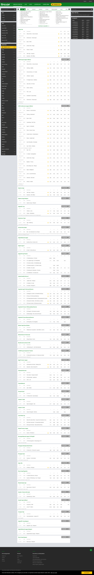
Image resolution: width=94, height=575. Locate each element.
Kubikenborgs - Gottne (31, 496)
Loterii (18, 559)
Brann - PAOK (29, 41)
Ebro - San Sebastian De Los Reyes (33, 231)
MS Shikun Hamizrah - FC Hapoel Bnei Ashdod (35, 422)
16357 (24, 122)
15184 (24, 347)
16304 (24, 95)
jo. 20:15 (19, 379)
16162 (24, 298)
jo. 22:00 (19, 49)
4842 (24, 339)
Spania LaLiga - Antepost (31, 202)
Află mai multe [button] (54, 572)
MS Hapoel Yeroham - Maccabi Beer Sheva (34, 424)
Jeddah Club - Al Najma (31, 280)
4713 (24, 110)
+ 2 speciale (64, 491)
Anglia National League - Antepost (33, 533)
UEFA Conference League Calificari (46, 11)
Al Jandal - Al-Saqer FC (31, 285)
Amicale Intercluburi (24, 14)
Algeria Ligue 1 (58, 14)
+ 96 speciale (64, 227)
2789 (24, 311)
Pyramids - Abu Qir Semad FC (32, 366)
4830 (24, 242)
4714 (24, 138)
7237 (24, 422)
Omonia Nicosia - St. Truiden (32, 71)
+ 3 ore (8, 15)
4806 (24, 366)
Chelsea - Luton (29, 210)
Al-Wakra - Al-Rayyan (30, 467)
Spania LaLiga (58, 11)
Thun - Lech (29, 91)
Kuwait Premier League (44, 23)
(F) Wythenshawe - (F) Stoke (32, 258)
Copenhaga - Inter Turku (31, 122)
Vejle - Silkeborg (30, 222)
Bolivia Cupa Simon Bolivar (60, 16)
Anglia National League (44, 14)
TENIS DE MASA (54, 9)
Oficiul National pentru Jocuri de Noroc (39, 559)
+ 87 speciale (64, 511)
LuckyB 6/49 (37, 4)
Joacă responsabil (36, 557)
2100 (24, 321)
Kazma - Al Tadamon (30, 432)
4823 (24, 173)
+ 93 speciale (64, 499)
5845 (24, 285)
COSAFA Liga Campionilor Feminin (62, 18)
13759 (24, 487)
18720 (24, 258)
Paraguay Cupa (42, 24)
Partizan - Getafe (30, 49)
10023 (24, 213)
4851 (24, 161)
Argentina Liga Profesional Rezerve (62, 15)
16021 (24, 411)
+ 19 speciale (64, 391)
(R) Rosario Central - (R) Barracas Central (34, 303)
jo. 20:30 (19, 222)
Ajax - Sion (29, 149)
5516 (24, 280)
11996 (24, 475)
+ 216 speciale (64, 206)
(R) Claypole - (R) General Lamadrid (33, 311)
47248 (24, 202)
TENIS (28, 9)
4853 (24, 458)
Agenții (85, 1)
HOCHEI (47, 9)
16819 (24, 134)
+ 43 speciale (64, 325)
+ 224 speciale (64, 59)
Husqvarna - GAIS (30, 504)
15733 (24, 496)
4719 (24, 504)
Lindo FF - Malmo (30, 506)
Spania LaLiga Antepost (24, 13)
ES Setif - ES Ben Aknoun (31, 250)
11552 (24, 355)
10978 (24, 424)
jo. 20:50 (19, 285)
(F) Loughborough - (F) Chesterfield (33, 260)
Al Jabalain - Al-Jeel (30, 283)
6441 (24, 403)
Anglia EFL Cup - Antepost (31, 525)
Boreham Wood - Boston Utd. (32, 242)
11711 (24, 210)
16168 (24, 303)
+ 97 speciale (64, 334)
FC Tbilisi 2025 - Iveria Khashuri (32, 395)
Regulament (35, 555)
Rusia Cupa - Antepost (31, 541)
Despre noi (4, 555)
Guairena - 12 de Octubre (31, 458)
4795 (24, 149)
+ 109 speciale (64, 237)
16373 (24, 153)
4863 (24, 387)
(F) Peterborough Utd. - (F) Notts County (34, 265)
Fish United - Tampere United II (32, 374)
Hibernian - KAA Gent (30, 177)
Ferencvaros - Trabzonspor (32, 37)
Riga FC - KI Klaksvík (30, 126)
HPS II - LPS (29, 379)
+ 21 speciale (64, 317)
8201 (24, 419)
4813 (24, 79)
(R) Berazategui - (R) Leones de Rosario (34, 313)
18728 (24, 270)
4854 (24, 165)
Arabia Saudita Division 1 (44, 15)
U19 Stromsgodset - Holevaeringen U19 (34, 440)
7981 (24, 53)
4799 (24, 250)
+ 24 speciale (64, 342)
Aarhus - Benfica (30, 87)
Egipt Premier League (24, 20)
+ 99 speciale (64, 428)
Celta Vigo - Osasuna (30, 53)
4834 (24, 49)
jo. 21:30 (19, 37)
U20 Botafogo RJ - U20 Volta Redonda (34, 347)
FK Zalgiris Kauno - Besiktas (32, 79)
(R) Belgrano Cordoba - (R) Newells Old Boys (35, 293)
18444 (24, 194)
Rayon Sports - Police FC (31, 487)
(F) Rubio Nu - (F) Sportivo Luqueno (33, 450)
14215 (24, 432)
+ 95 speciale (64, 245)
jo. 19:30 (19, 467)
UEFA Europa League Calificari (25, 11)
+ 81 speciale (64, 415)
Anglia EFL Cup (42, 13)
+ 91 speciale (64, 383)
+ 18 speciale (64, 350)
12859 (24, 379)
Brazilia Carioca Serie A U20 (44, 19)
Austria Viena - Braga (30, 45)
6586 (24, 231)
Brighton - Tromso (30, 161)
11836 (24, 516)
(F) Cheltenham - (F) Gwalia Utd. (32, 272)
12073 (24, 440)
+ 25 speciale (64, 370)
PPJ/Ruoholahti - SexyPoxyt (32, 377)
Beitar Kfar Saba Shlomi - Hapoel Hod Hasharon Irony (36, 419)
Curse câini (46, 4)
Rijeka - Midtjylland (30, 169)
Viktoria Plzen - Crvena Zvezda (32, 33)
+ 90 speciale (64, 276)
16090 (24, 395)
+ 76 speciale (64, 253)
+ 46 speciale (64, 399)
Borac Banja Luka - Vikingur (32, 165)
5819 (24, 283)
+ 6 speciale (64, 198)
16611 (24, 71)
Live (26, 4)
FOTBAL (22, 9)
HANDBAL (40, 9)
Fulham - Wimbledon (30, 213)
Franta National (58, 19)
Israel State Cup (23, 23)
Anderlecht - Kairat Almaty (31, 95)
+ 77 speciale (64, 482)
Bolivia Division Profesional (25, 19)
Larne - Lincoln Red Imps (31, 173)
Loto (30, 4)
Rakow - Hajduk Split (30, 138)
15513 (24, 222)
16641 (24, 33)
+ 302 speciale (64, 187)
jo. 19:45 (19, 110)
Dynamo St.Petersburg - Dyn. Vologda (34, 477)
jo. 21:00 (19, 83)
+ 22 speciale (64, 306)
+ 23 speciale (64, 445)
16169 (24, 300)
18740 (24, 260)
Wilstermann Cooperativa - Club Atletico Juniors (35, 329)
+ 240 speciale (64, 105)
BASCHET (34, 9)
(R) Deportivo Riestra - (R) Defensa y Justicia (35, 300)
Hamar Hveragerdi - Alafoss (32, 411)
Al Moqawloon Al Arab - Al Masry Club (34, 364)
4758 (24, 75)
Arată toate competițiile (43, 25)
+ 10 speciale (64, 436)
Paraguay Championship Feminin (26, 24)
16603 (24, 83)
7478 (24, 329)
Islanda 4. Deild (59, 20)
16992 (24, 87)
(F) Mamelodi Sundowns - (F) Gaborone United (35, 355)
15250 (24, 467)
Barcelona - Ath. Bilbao (31, 194)
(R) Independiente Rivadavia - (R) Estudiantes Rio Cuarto (37, 298)
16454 (24, 169)
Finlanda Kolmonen (43, 20)
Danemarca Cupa (59, 13)
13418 (24, 374)
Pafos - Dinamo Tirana (31, 130)
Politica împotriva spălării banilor (38, 564)
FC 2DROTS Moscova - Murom (32, 475)
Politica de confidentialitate (37, 562)
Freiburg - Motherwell (30, 114)
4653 (24, 126)
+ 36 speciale (64, 470)
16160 (24, 293)
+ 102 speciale (64, 462)
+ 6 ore (8, 17)
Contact (90, 1)
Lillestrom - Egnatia (30, 75)
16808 (24, 114)
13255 (24, 450)
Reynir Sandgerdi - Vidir (31, 403)
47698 (24, 525)
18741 (24, 272)
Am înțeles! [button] (86, 572)
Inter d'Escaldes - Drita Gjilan (32, 142)
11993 (24, 477)
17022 (24, 130)
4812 (24, 364)
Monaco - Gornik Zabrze (31, 110)
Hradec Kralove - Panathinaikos (32, 134)
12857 (24, 377)
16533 (24, 41)
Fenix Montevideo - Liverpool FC (32, 516)
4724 (24, 506)
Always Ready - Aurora (31, 339)
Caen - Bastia (29, 387)
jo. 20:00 (19, 33)
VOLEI (61, 9)
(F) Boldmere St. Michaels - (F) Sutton (33, 270)
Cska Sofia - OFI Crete (31, 83)
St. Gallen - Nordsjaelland (31, 153)
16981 (24, 45)
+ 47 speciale (64, 453)
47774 (24, 541)
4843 (24, 37)
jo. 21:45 (19, 169)
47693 (24, 533)
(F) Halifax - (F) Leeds (31, 267)
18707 (24, 265)
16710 (24, 91)
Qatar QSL (58, 24)
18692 (24, 267)
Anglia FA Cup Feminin (24, 15)
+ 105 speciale (64, 359)
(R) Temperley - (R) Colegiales (32, 321)
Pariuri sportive (17, 4)
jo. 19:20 (19, 280)
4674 (24, 142)
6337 (24, 313)
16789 (24, 177)
